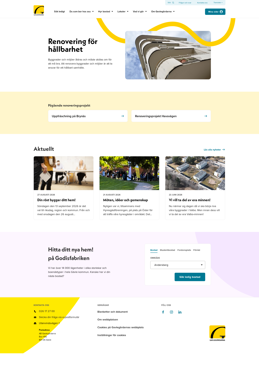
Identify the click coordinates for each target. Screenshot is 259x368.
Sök (169, 3)
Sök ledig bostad (189, 277)
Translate (217, 2)
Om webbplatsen (107, 319)
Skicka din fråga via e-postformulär (59, 317)
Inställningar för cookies (111, 335)
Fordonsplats (184, 250)
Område (155, 258)
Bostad (154, 250)
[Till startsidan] (39, 11)
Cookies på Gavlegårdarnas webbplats (120, 327)
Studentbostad (167, 250)
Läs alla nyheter (212, 149)
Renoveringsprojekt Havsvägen (156, 116)
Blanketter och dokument (112, 312)
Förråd (196, 250)
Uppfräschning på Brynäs (69, 116)
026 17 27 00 (47, 311)
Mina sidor (213, 11)
